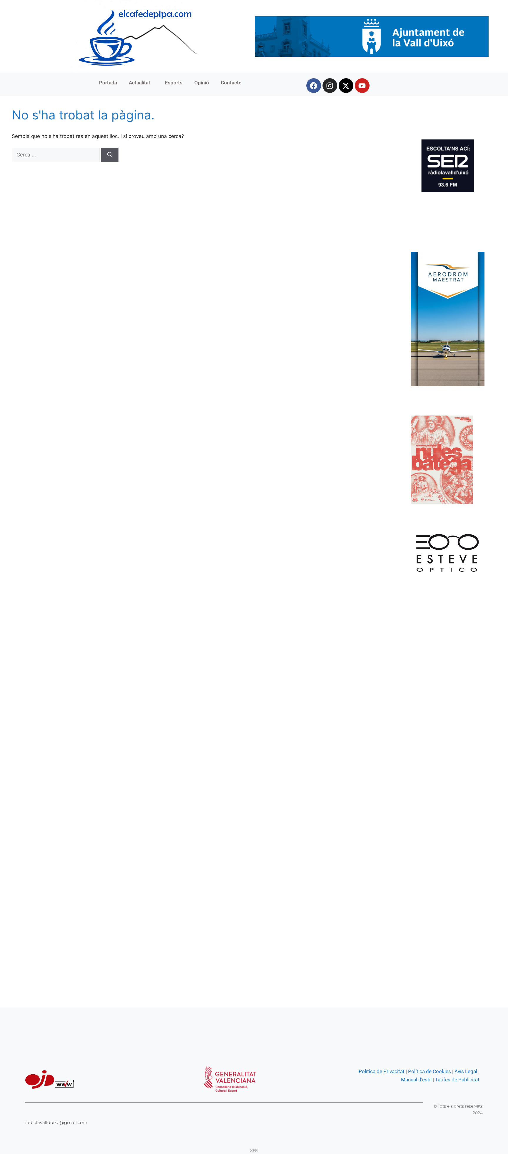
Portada (108, 83)
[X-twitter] (346, 85)
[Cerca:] (56, 155)
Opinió (201, 83)
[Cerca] (109, 155)
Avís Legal (465, 1071)
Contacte (231, 83)
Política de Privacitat (382, 1071)
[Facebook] (313, 85)
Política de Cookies (429, 1071)
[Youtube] (362, 85)
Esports (174, 83)
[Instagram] (329, 85)
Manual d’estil (416, 1080)
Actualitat (139, 83)
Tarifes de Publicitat (457, 1080)
